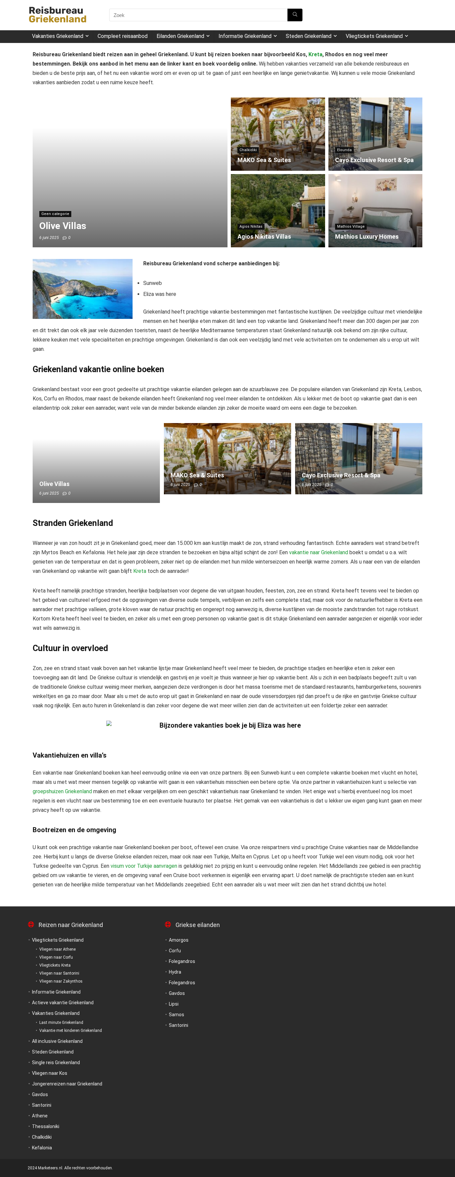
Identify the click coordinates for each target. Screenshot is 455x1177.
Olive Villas (54, 483)
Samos (176, 1014)
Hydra (175, 972)
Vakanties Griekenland (57, 36)
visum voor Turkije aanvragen (143, 866)
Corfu (175, 950)
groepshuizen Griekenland (62, 791)
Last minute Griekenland (61, 1022)
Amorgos (179, 940)
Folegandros (182, 961)
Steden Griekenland (308, 36)
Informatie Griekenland (245, 36)
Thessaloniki (45, 1126)
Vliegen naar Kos (49, 1073)
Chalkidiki (42, 1137)
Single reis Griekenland (56, 1062)
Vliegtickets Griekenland (374, 36)
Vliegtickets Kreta (55, 965)
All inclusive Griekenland (57, 1041)
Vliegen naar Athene (57, 949)
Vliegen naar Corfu (56, 957)
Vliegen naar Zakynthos (61, 981)
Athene (40, 1115)
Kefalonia (42, 1147)
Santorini (41, 1105)
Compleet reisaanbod (123, 36)
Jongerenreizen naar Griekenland (67, 1083)
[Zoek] (294, 15)
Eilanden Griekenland (180, 36)
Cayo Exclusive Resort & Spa (341, 475)
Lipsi (174, 1004)
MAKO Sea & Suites (197, 475)
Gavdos (40, 1094)
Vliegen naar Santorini (59, 973)
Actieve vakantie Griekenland (63, 1002)
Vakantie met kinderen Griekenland (70, 1030)
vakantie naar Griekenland (318, 552)
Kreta (315, 54)
